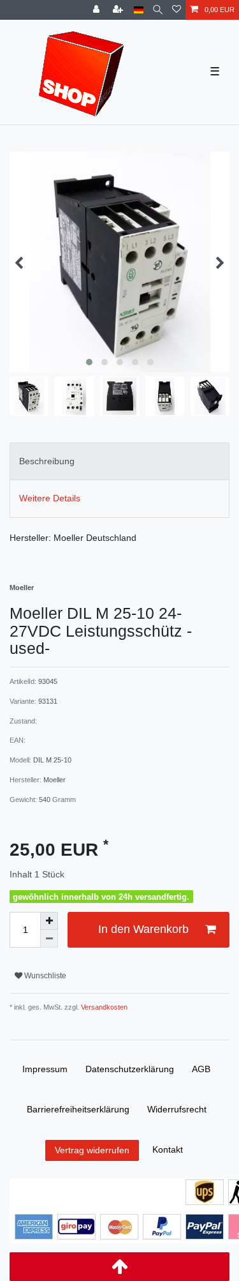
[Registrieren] (119, 10)
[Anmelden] (97, 10)
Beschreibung (47, 461)
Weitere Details (49, 498)
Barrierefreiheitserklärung (78, 1109)
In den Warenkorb (143, 929)
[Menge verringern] (49, 939)
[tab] (119, 461)
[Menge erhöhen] (49, 921)
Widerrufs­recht (176, 1109)
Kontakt (167, 1149)
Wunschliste (44, 975)
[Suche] (158, 10)
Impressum (45, 1069)
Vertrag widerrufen (92, 1150)
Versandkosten (103, 1007)
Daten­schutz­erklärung (129, 1069)
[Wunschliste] (176, 10)
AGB (201, 1069)
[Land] (138, 10)
